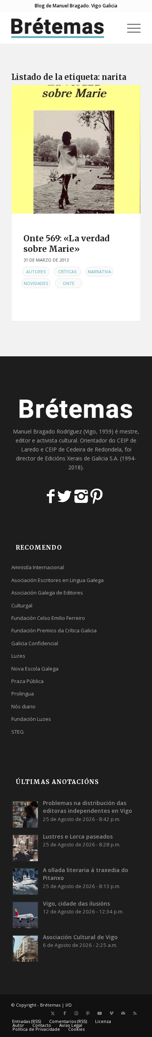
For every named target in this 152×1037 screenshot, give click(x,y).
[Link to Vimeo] (111, 1013)
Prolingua (22, 693)
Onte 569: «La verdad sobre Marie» (66, 243)
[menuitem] (111, 27)
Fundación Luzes (31, 718)
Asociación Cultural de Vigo (80, 937)
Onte (68, 283)
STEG (17, 731)
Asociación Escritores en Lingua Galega (57, 580)
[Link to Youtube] (100, 1013)
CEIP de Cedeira (65, 449)
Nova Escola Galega (34, 668)
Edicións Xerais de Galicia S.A (81, 458)
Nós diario (23, 706)
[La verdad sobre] (76, 149)
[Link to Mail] (123, 1013)
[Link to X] (53, 1013)
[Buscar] (111, 27)
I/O (68, 1005)
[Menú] (130, 27)
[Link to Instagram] (76, 1013)
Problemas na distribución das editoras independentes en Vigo (87, 806)
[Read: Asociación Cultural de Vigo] (25, 948)
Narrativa (99, 271)
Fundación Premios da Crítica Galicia (54, 630)
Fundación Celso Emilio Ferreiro (48, 617)
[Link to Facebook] (65, 1013)
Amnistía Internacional (37, 567)
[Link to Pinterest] (88, 1013)
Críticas (67, 271)
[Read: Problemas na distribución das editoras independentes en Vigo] (25, 814)
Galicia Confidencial (34, 643)
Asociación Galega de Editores (47, 592)
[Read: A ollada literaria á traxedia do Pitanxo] (25, 881)
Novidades (36, 283)
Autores (36, 271)
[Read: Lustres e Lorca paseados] (25, 847)
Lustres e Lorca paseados (78, 836)
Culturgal (21, 605)
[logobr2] (63, 27)
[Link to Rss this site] (135, 1013)
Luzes (18, 655)
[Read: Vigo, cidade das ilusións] (25, 915)
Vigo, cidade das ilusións (76, 903)
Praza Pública (27, 681)
